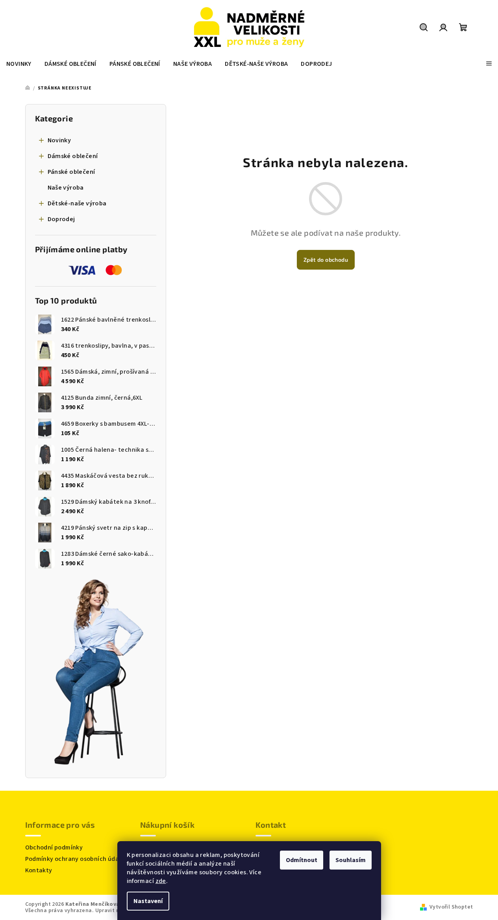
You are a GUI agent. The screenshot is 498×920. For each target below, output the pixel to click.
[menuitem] (19, 63)
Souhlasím (350, 860)
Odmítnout (301, 860)
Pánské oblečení (71, 172)
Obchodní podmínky (54, 847)
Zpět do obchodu (326, 259)
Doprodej (61, 219)
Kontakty (38, 870)
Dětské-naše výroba (77, 203)
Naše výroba (66, 187)
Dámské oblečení (73, 156)
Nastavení (148, 901)
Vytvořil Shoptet (451, 907)
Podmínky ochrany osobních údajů (74, 859)
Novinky (59, 140)
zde (161, 881)
